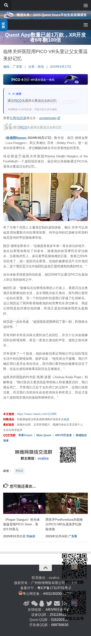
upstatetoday (48, 118)
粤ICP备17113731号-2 (54, 588)
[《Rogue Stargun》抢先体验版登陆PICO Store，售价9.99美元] (24, 503)
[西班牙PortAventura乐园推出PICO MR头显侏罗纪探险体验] (67, 503)
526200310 (59, 620)
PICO (18, 100)
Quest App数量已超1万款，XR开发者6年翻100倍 (45, 37)
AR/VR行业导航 (58, 609)
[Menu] (85, 5)
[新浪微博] (26, 603)
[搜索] (6, 5)
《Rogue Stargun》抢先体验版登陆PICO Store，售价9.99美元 (21, 524)
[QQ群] (42, 603)
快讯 (41, 66)
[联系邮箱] (57, 603)
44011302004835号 (58, 593)
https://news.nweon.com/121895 (37, 414)
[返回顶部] (45, 568)
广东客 (17, 66)
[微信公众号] (34, 603)
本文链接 (63, 419)
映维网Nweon (16, 138)
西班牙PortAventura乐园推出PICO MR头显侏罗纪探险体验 (64, 524)
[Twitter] (49, 603)
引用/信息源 (18, 118)
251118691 (58, 614)
